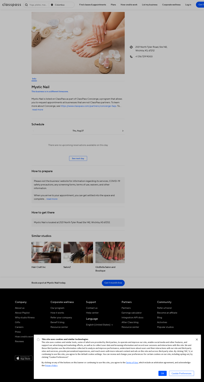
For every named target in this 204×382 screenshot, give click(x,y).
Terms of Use (132, 362)
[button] (197, 339)
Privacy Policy (51, 365)
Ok (162, 373)
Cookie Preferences (181, 373)
